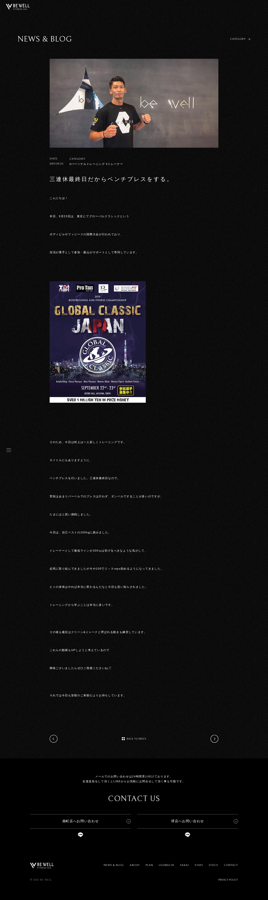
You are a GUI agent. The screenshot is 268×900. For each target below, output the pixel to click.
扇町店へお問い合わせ (80, 821)
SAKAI (184, 865)
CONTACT (231, 865)
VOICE (213, 865)
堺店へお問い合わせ (187, 821)
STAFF (199, 865)
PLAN (149, 865)
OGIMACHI (166, 865)
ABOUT (134, 865)
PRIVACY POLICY (228, 880)
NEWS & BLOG (114, 865)
